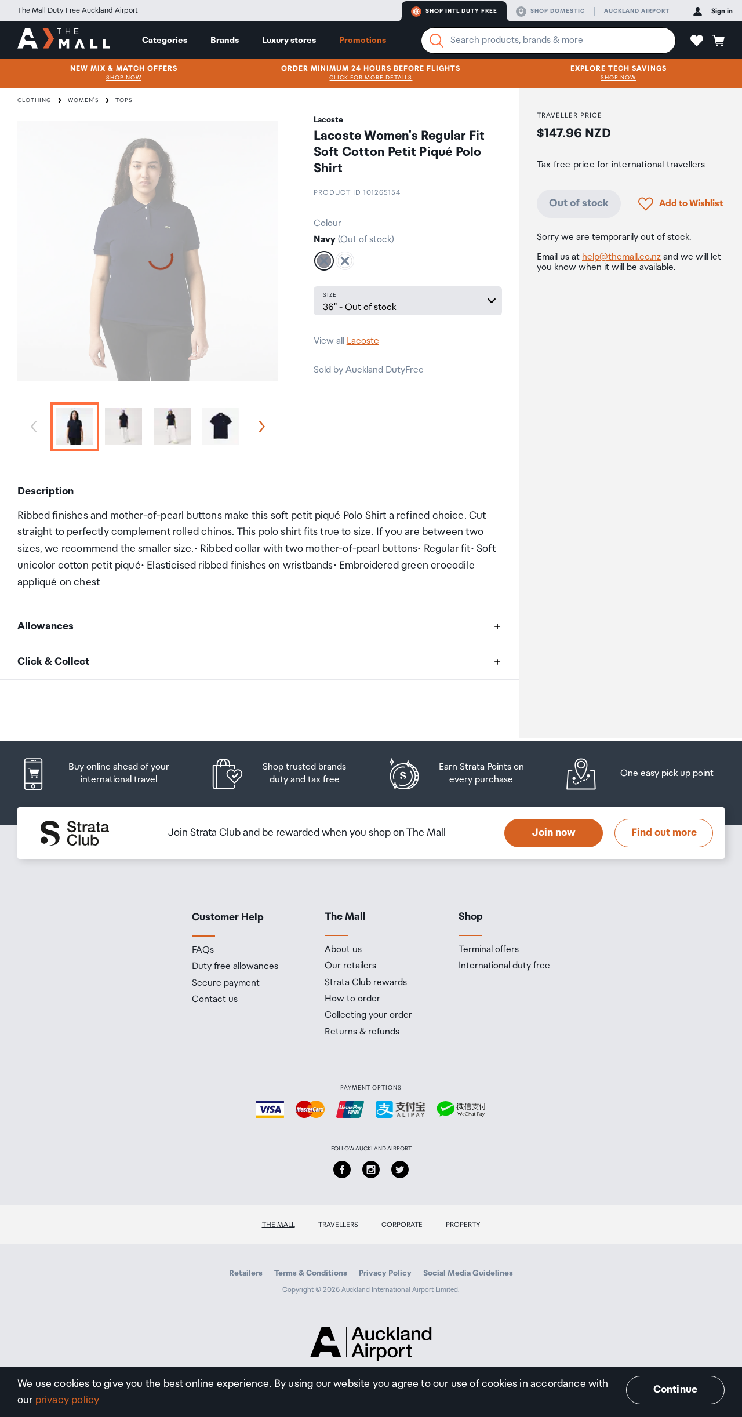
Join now (554, 833)
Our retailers (350, 966)
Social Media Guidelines (468, 1273)
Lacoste (363, 341)
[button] (696, 40)
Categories (164, 40)
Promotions (362, 40)
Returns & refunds (362, 1032)
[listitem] (105, 774)
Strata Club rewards (366, 983)
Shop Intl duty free (461, 11)
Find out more (664, 833)
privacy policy (67, 1400)
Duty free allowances (235, 966)
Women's (83, 100)
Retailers (246, 1273)
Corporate (402, 1225)
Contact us (215, 1000)
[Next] (259, 426)
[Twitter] (400, 1169)
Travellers (338, 1225)
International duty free (504, 966)
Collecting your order (368, 1015)
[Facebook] (342, 1169)
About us (343, 950)
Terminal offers (489, 950)
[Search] (436, 40)
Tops (124, 100)
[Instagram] (371, 1169)
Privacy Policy (385, 1273)
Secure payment (226, 983)
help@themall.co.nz (621, 257)
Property (463, 1225)
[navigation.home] (63, 40)
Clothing (34, 100)
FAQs (203, 950)
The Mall (278, 1225)
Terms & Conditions (310, 1273)
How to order (352, 999)
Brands (224, 40)
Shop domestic (557, 11)
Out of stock (579, 203)
